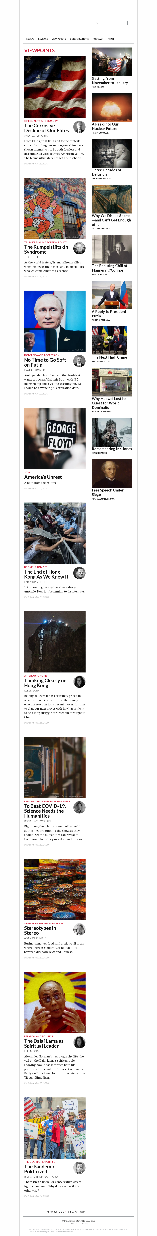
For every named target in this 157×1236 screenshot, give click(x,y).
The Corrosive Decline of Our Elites (46, 127)
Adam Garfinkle (35, 938)
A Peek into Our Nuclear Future (105, 126)
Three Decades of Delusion (106, 172)
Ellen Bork (31, 690)
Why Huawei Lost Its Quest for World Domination (109, 403)
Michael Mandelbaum (103, 499)
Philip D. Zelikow (101, 320)
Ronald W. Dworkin (37, 820)
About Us (73, 1223)
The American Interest (44, 27)
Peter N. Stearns (101, 228)
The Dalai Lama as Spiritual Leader (43, 1043)
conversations (79, 39)
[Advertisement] (78, 8)
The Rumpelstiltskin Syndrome (46, 249)
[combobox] (111, 23)
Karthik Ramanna (102, 411)
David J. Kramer (34, 369)
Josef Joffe (32, 256)
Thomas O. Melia (101, 361)
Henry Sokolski (100, 133)
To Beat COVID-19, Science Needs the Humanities (45, 811)
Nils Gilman (98, 87)
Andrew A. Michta (36, 135)
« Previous (52, 1211)
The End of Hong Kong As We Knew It (46, 574)
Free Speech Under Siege (108, 492)
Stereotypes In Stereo (40, 930)
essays (30, 39)
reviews (43, 39)
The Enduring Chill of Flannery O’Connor (109, 267)
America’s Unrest (43, 477)
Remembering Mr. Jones (112, 448)
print (111, 39)
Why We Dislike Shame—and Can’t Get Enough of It (111, 220)
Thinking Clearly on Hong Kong (45, 682)
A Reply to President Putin (109, 313)
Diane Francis (99, 453)
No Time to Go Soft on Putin (45, 362)
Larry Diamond (34, 581)
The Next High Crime (109, 357)
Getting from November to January (110, 80)
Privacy (85, 1223)
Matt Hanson (99, 274)
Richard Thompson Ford (41, 1176)
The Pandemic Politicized (39, 1169)
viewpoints (59, 39)
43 (76, 1211)
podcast (98, 39)
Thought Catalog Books (58, 350)
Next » (81, 1211)
